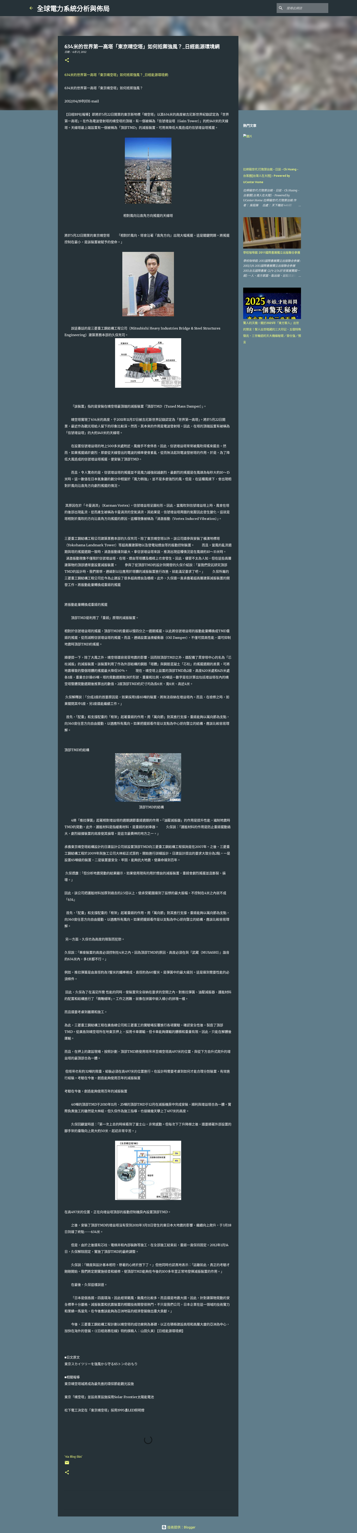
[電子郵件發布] (66, 1464)
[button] (66, 60)
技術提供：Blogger (181, 1527)
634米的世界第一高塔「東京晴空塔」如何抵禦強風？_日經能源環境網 (116, 75)
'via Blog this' (73, 1456)
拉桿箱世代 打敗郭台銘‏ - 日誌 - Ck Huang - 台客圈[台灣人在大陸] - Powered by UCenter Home (270, 176)
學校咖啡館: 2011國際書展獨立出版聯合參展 (271, 252)
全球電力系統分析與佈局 (73, 9)
